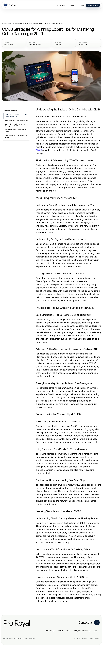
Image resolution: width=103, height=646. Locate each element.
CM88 (39, 150)
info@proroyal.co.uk (82, 631)
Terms (91, 638)
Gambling (16, 23)
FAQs (68, 631)
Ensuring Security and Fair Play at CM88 (16, 136)
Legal (97, 638)
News (9, 23)
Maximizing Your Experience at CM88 (17, 120)
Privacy (84, 638)
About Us (77, 638)
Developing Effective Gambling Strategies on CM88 (15, 125)
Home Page (50, 631)
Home (4, 23)
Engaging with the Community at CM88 (15, 130)
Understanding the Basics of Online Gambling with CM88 (16, 116)
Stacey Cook (8, 45)
